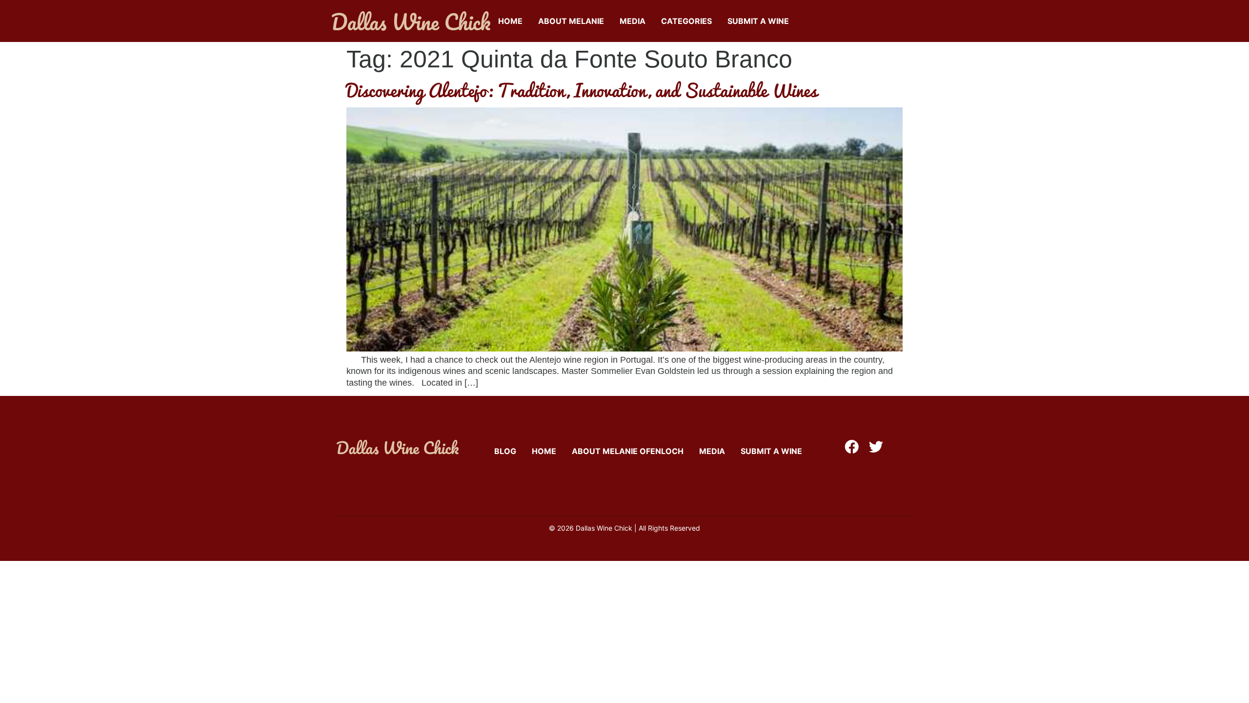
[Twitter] (876, 447)
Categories (686, 21)
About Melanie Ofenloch (628, 451)
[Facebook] (852, 447)
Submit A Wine (758, 21)
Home (510, 21)
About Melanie (571, 21)
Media (632, 21)
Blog (505, 451)
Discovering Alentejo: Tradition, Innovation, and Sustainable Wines (581, 90)
